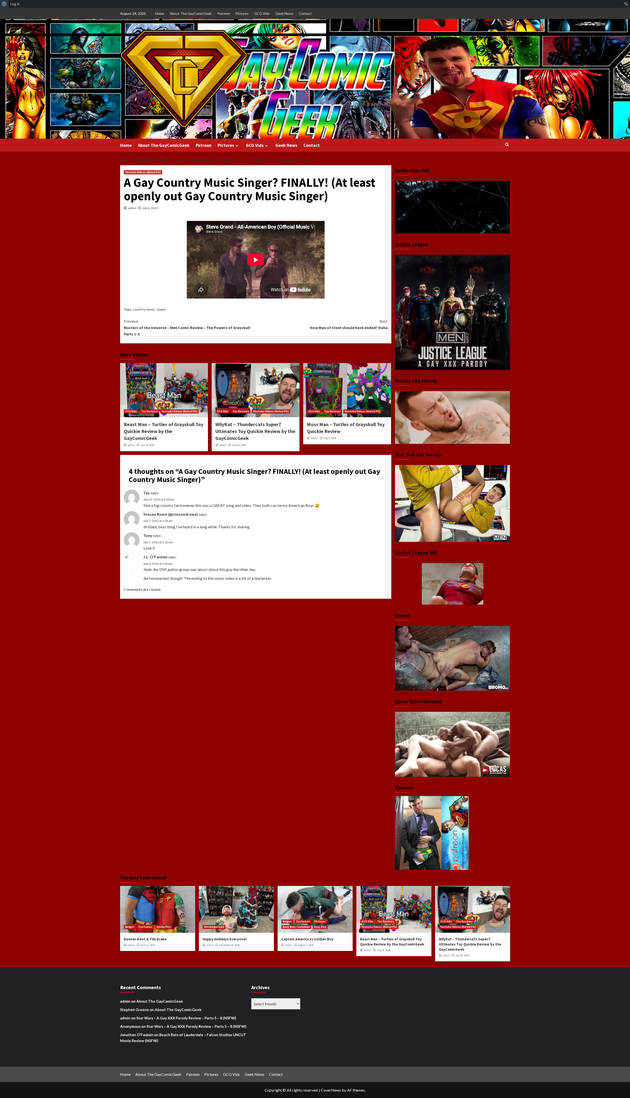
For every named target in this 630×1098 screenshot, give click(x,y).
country (139, 309)
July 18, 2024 (239, 445)
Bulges (129, 927)
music (150, 309)
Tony (147, 535)
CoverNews (331, 1090)
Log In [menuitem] (15, 4)
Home (159, 13)
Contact (305, 13)
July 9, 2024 (329, 438)
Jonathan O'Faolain (136, 1034)
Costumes (145, 927)
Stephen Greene (134, 1009)
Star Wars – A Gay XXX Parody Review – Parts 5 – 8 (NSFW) (186, 1018)
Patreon (223, 13)
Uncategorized (214, 927)
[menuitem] (4, 4)
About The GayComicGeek (191, 13)
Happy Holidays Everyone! (225, 939)
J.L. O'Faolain (155, 556)
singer (161, 309)
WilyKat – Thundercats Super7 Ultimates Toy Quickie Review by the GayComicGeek (255, 431)
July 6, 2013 (150, 208)
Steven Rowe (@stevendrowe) (170, 514)
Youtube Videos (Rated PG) (143, 172)
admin (132, 208)
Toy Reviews (149, 411)
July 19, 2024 (147, 445)
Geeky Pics (164, 927)
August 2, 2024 (306, 945)
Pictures (242, 13)
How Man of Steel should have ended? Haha (349, 324)
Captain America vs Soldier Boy (307, 939)
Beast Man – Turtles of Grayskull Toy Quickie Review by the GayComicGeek (163, 431)
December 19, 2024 (229, 945)
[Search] (507, 144)
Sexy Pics (320, 927)
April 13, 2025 (147, 945)
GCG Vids (262, 13)
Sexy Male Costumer (296, 927)
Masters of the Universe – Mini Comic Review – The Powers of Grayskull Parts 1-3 (187, 327)
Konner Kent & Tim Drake (145, 939)
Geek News (284, 13)
